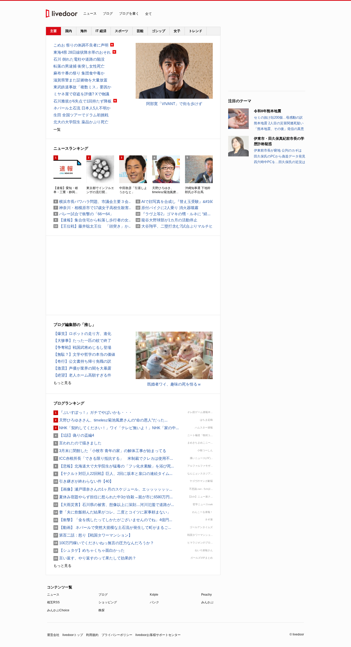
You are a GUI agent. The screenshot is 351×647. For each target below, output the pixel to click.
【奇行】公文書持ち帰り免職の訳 (82, 361)
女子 (177, 31)
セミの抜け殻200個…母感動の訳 (278, 117)
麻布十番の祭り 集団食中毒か (79, 73)
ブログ (108, 13)
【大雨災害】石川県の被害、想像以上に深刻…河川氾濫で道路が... (113, 505)
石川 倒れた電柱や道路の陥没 (79, 59)
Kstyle (154, 594)
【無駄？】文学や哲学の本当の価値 (84, 354)
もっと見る (62, 383)
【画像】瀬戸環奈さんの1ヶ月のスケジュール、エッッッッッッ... (112, 489)
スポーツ (121, 31)
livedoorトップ (72, 635)
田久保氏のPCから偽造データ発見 (279, 156)
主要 (53, 31)
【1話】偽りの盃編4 (73, 435)
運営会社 (53, 635)
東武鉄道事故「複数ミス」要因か (82, 87)
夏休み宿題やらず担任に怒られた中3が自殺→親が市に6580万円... (113, 497)
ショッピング (107, 602)
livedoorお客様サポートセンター (158, 635)
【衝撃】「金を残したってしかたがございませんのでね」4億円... (112, 520)
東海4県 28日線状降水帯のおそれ (82, 52)
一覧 (57, 129)
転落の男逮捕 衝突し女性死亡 (79, 66)
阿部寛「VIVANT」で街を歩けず (174, 103)
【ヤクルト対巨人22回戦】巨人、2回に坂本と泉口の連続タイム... (112, 473)
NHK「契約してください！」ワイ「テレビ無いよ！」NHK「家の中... (116, 428)
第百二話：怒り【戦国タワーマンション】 (92, 535)
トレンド (195, 31)
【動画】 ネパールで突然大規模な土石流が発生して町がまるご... (112, 527)
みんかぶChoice (58, 610)
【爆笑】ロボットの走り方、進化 (82, 333)
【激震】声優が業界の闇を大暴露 (82, 368)
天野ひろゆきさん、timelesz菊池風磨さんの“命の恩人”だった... (110, 420)
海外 (83, 31)
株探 (101, 610)
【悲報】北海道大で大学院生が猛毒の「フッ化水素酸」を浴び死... (113, 466)
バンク (154, 602)
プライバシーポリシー (116, 635)
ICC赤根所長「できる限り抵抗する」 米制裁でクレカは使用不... (113, 458)
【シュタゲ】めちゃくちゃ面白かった (89, 550)
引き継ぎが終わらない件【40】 (83, 481)
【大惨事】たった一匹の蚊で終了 (82, 340)
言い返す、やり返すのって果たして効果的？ (94, 558)
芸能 (140, 31)
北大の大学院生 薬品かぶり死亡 (80, 122)
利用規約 (92, 635)
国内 (68, 31)
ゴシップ (158, 31)
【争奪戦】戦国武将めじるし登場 (82, 347)
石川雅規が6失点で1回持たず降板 (82, 101)
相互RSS (53, 602)
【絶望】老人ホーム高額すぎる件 (82, 375)
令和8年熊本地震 (267, 111)
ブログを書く (129, 13)
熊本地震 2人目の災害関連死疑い (278, 123)
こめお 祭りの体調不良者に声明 (80, 45)
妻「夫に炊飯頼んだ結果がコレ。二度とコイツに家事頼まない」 (112, 512)
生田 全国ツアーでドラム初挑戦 (80, 115)
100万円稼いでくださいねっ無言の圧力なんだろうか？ (103, 543)
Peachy (206, 594)
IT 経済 (101, 31)
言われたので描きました (77, 443)
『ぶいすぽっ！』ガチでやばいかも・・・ (92, 412)
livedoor (62, 13)
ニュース (90, 13)
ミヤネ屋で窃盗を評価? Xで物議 (81, 94)
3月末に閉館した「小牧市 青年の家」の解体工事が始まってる (109, 451)
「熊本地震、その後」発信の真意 (279, 129)
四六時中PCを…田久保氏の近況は (279, 162)
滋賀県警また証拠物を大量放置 (80, 80)
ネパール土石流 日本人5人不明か (81, 108)
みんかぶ (207, 602)
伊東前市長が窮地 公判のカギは (278, 150)
